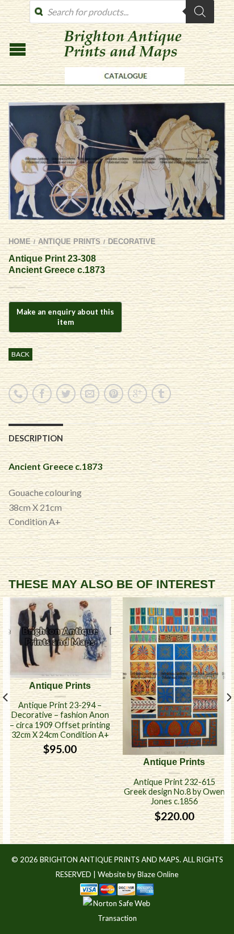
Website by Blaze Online (138, 874)
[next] (228, 720)
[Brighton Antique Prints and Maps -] (122, 87)
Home (20, 241)
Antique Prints (69, 241)
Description (36, 438)
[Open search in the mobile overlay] (122, 11)
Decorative (132, 241)
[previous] (6, 720)
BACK (20, 354)
